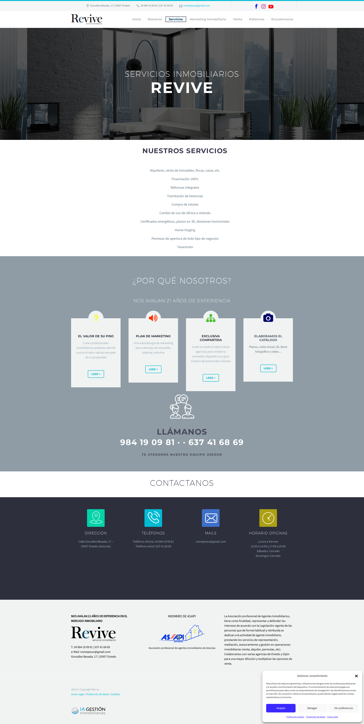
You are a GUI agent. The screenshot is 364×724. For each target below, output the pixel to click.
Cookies (115, 694)
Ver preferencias (343, 708)
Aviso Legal (332, 716)
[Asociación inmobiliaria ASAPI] (182, 632)
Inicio (136, 19)
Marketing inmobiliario (208, 19)
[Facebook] (256, 6)
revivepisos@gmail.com (196, 6)
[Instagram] (263, 6)
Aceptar (281, 708)
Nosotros (155, 19)
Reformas (256, 19)
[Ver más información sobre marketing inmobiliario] (96, 347)
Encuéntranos (282, 19)
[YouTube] (271, 6)
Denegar (312, 708)
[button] (356, 676)
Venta (237, 19)
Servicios (176, 19)
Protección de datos (315, 716)
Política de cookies (295, 716)
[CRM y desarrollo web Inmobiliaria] (88, 710)
